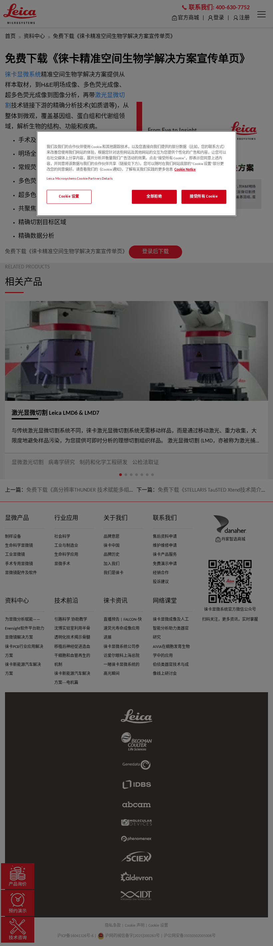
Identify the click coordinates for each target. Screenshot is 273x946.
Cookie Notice (185, 170)
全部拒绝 (154, 197)
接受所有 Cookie (204, 197)
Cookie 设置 (69, 197)
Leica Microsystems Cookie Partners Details (80, 179)
